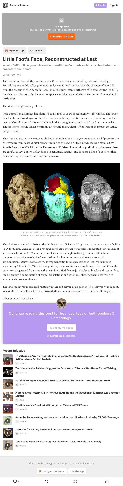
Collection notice (85, 463)
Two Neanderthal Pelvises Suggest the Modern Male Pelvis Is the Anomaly (58, 441)
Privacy (62, 463)
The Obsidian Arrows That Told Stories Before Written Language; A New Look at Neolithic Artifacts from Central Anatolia (67, 357)
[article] (61, 359)
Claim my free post (61, 327)
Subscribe (101, 5)
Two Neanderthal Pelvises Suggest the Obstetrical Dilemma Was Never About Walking (65, 368)
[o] (7, 359)
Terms (71, 463)
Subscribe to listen (61, 36)
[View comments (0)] (47, 481)
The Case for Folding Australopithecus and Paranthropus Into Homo (54, 429)
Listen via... (37, 50)
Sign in (114, 5)
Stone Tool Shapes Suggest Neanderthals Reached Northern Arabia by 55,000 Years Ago (67, 417)
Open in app (16, 50)
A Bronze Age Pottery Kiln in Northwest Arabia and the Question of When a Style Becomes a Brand (67, 394)
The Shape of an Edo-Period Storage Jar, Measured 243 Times (51, 405)
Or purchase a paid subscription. (61, 335)
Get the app (77, 471)
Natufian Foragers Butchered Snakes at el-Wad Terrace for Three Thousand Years (62, 380)
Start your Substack (53, 471)
